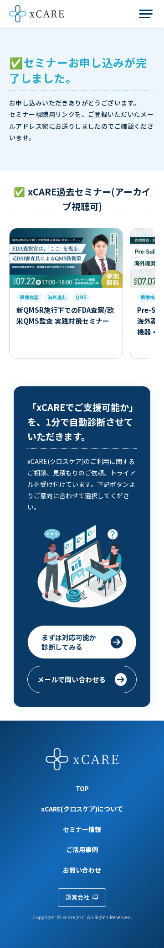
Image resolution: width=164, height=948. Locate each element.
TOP (82, 788)
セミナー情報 (82, 829)
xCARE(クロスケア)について (82, 809)
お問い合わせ (82, 870)
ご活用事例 (82, 849)
